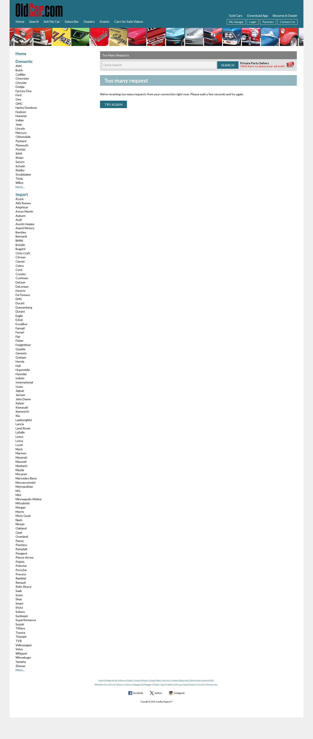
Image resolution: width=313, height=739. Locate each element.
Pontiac (21, 149)
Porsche (21, 570)
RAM (19, 153)
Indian (20, 120)
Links (202, 684)
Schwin (20, 166)
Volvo (19, 649)
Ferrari (20, 332)
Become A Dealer (285, 15)
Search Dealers (142, 680)
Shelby (20, 170)
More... (20, 187)
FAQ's (211, 680)
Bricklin (20, 245)
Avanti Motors (25, 228)
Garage (137, 684)
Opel (19, 532)
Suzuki (20, 624)
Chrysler (21, 82)
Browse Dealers (126, 680)
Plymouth (22, 145)
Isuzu (19, 386)
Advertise (104, 684)
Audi (19, 220)
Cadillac (21, 74)
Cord (19, 270)
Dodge (20, 87)
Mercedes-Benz (26, 478)
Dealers (89, 21)
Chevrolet (22, 78)
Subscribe (71, 21)
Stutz (19, 607)
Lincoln (20, 128)
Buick (19, 70)
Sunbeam (22, 616)
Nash (19, 520)
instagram (179, 693)
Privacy (179, 684)
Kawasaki (22, 407)
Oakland (21, 528)
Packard (21, 141)
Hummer (21, 116)
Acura (19, 199)
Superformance (26, 620)
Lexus (19, 436)
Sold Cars (236, 15)
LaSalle (20, 432)
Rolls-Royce (23, 586)
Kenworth (22, 411)
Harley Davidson (26, 107)
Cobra (20, 265)
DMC (19, 299)
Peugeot (21, 553)
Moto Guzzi (23, 515)
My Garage (236, 22)
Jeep (19, 124)
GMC (19, 103)
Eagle (19, 315)
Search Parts (156, 680)
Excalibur (21, 324)
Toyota (20, 632)
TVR (19, 641)
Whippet (21, 653)
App (185, 684)
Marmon (21, 453)
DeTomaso (23, 295)
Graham (21, 357)
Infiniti (20, 378)
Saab (19, 591)
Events (104, 21)
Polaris (20, 561)
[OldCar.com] (39, 9)
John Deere (23, 399)
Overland (22, 536)
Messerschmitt (26, 482)
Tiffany (20, 628)
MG (18, 491)
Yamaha (21, 661)
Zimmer (21, 666)
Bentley (21, 232)
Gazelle (20, 349)
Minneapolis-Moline (29, 499)
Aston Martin (24, 211)
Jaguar (20, 390)
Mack (19, 449)
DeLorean (22, 286)
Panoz (20, 541)
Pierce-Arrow (24, 557)
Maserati (21, 457)
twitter (158, 693)
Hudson (21, 112)
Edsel (19, 320)
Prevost (21, 574)
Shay (19, 599)
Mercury (21, 132)
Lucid (19, 445)
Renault (21, 582)
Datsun (20, 282)
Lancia (20, 424)
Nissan (20, 524)
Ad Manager (146, 684)
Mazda (20, 470)
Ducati (20, 303)
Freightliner (23, 345)
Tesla (19, 178)
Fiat (18, 336)
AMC (19, 66)
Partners (268, 22)
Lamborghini (24, 420)
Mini (18, 495)
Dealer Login (159, 684)
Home (20, 21)
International (24, 382)
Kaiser (20, 403)
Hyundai (21, 374)
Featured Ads (112, 680)
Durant (20, 311)
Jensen (20, 395)
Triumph (21, 636)
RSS (96, 684)
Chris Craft (23, 253)
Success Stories (125, 684)
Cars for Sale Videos (128, 21)
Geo (18, 99)
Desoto (21, 290)
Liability (170, 684)
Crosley (21, 274)
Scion (19, 595)
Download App (257, 15)
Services (167, 680)
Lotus (19, 441)
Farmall (20, 328)
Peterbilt (21, 549)
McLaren (21, 474)
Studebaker (23, 174)
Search (34, 21)
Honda (20, 361)
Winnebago (23, 657)
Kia (18, 415)
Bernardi (21, 236)
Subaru (20, 611)
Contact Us (287, 22)
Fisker (19, 340)
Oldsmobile (23, 137)
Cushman (22, 278)
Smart (19, 603)
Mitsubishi (22, 503)
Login (252, 22)
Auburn (21, 215)
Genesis (21, 353)
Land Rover (23, 428)
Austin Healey (25, 224)
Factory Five (24, 91)
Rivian (19, 157)
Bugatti (21, 249)
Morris (20, 511)
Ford (19, 95)
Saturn (20, 162)
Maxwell (21, 461)
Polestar (21, 565)
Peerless (21, 545)
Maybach (21, 465)
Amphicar (22, 207)
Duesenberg (24, 307)
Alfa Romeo (23, 203)
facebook (138, 693)
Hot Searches (212, 684)
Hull (18, 365)
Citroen (21, 257)
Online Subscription (199, 680)
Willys (19, 182)
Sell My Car (52, 21)
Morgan (21, 507)
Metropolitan (24, 486)
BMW (19, 240)
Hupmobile (23, 370)
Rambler (21, 578)
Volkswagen (24, 645)
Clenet (20, 261)
